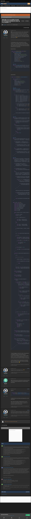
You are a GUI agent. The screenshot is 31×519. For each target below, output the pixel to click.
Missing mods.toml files (6, 456)
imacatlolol (4, 24)
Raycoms (5, 383)
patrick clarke (5, 477)
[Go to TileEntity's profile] (2, 479)
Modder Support (15, 24)
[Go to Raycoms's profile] (6, 380)
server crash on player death (7, 479)
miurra (3, 494)
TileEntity (5, 482)
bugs (4, 445)
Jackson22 (5, 494)
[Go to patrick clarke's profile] (2, 467)
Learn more (1, 1)
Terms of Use (12, 515)
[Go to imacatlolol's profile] (2, 24)
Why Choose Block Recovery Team (8, 467)
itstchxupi (5, 454)
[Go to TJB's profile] (2, 484)
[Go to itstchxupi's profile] (2, 446)
